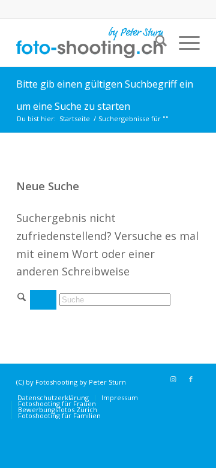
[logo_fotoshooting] (89, 43)
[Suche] (155, 43)
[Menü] (183, 43)
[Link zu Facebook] (191, 379)
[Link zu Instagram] (173, 379)
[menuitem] (155, 43)
